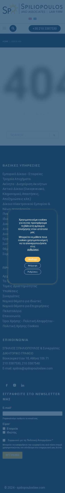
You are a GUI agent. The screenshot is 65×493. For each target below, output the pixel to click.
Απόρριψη (32, 265)
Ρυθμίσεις (33, 272)
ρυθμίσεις (33, 249)
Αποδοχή (32, 259)
